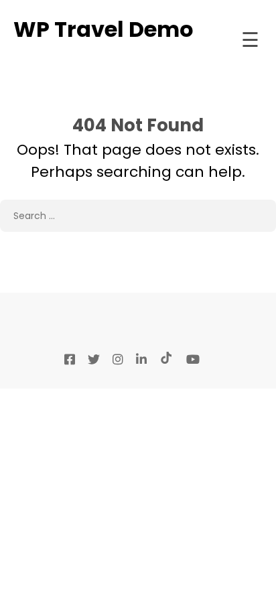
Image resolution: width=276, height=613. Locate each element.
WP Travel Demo (103, 29)
